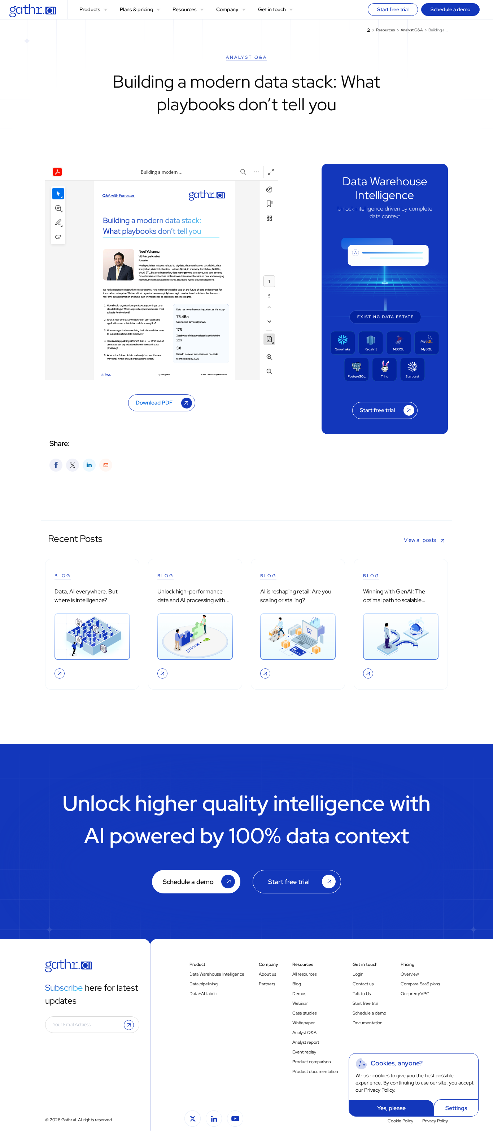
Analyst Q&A (412, 29)
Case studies (304, 1013)
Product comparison (311, 1062)
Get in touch (272, 9)
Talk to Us (362, 994)
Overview (410, 974)
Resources (185, 9)
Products (89, 9)
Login (358, 974)
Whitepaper (303, 1023)
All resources (304, 974)
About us (267, 974)
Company (227, 9)
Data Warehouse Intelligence (216, 974)
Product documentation (315, 1071)
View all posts (420, 540)
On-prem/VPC (415, 994)
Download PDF (154, 402)
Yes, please (391, 1108)
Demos (299, 994)
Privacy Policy (379, 1090)
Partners (267, 984)
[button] (105, 9)
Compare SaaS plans (420, 984)
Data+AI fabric (203, 994)
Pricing (407, 964)
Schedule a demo (369, 1013)
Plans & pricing (136, 9)
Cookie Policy (400, 1121)
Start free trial (289, 882)
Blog (296, 984)
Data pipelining (203, 984)
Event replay (304, 1052)
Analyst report (305, 1042)
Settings (456, 1108)
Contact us (363, 984)
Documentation (368, 1023)
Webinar (300, 1003)
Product (197, 964)
